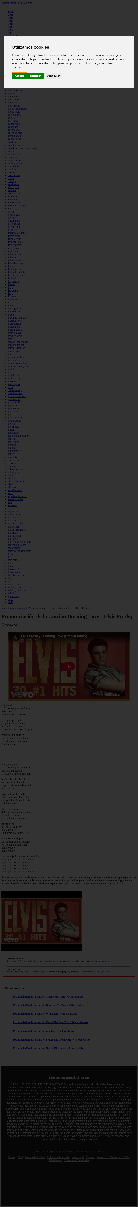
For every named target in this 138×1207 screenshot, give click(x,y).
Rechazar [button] (35, 75)
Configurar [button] (53, 75)
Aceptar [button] (19, 75)
